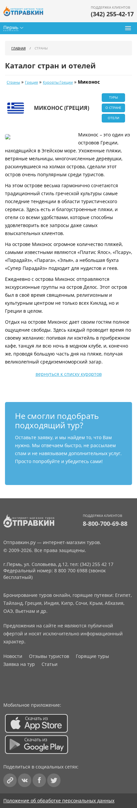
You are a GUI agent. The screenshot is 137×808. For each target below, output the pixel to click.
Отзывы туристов (49, 656)
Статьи (50, 664)
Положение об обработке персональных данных (58, 800)
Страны (13, 82)
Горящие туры (92, 656)
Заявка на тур (19, 664)
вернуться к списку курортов (69, 374)
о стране (113, 107)
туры (113, 97)
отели (113, 118)
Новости (12, 656)
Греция (31, 82)
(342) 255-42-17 (112, 14)
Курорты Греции (58, 82)
